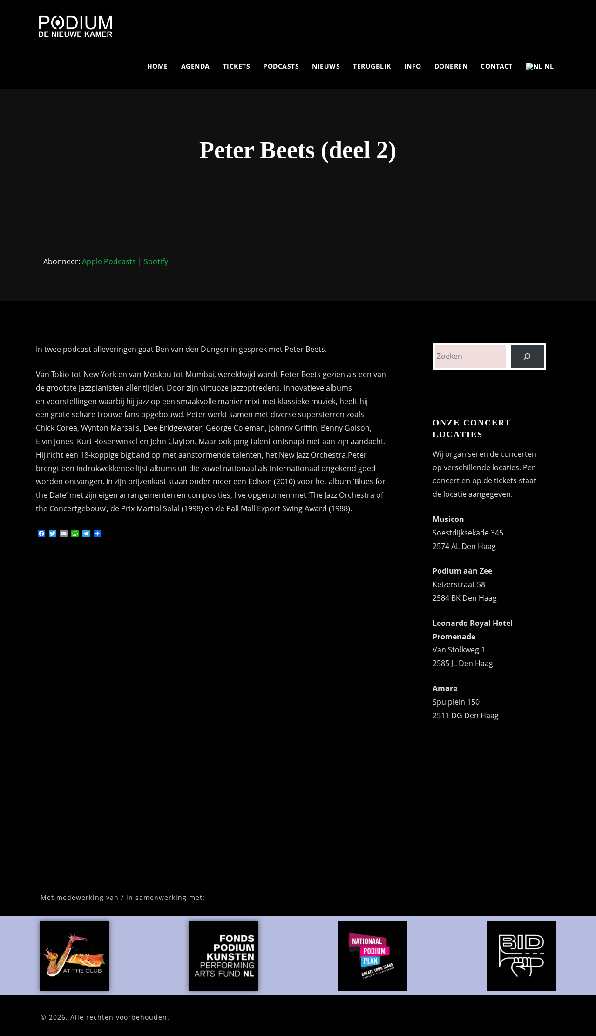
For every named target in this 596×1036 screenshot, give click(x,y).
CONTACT (497, 66)
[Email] (552, 22)
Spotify (156, 261)
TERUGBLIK (372, 66)
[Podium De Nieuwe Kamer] (75, 26)
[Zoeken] (527, 356)
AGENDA (195, 66)
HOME (157, 66)
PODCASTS (281, 66)
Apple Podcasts (109, 261)
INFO (412, 66)
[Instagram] (498, 22)
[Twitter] (487, 22)
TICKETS (237, 66)
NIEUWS (326, 66)
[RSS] (530, 22)
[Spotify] (509, 22)
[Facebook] (477, 22)
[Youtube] (520, 22)
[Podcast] (541, 22)
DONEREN (451, 66)
